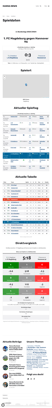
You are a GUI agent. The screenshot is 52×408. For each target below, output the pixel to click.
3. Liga (37, 347)
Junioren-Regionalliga (43, 359)
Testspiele (29, 366)
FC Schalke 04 (35, 354)
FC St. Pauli (40, 354)
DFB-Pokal (41, 349)
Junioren (39, 358)
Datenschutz (5, 398)
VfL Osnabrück (46, 367)
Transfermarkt (39, 366)
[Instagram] (31, 379)
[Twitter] (28, 379)
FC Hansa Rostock (40, 353)
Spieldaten (13, 16)
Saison (8, 16)
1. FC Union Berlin (37, 345)
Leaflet (43, 97)
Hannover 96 (44, 356)
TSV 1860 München (29, 367)
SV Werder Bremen (34, 364)
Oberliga (29, 363)
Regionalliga (35, 362)
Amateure (43, 347)
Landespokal (29, 361)
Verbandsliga (35, 367)
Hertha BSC (29, 357)
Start (4, 16)
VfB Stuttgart (41, 367)
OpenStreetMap (47, 97)
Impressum (5, 395)
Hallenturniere (29, 356)
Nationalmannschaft (42, 361)
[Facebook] (34, 379)
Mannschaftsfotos (35, 361)
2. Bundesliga (31, 347)
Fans (44, 349)
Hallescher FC (34, 356)
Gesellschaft (44, 354)
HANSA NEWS (10, 6)
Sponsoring (28, 364)
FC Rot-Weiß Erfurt (30, 354)
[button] (38, 6)
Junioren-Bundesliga (32, 359)
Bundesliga (30, 349)
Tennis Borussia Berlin (41, 364)
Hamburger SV (39, 356)
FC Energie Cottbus (42, 350)
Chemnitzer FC (36, 349)
